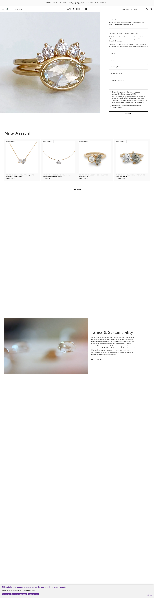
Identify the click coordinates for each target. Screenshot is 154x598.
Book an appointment (129, 9)
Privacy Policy (117, 107)
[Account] (147, 9)
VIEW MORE (77, 189)
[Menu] (3, 9)
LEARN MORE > (96, 359)
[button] (46, 157)
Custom (18, 9)
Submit (128, 114)
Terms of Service (136, 105)
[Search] (7, 9)
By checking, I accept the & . (128, 106)
